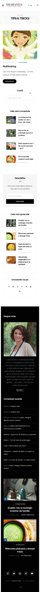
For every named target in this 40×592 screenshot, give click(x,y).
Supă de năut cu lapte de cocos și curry (25, 246)
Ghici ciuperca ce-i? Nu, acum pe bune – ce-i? (26, 145)
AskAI (5, 460)
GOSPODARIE (23, 62)
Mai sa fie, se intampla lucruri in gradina (25, 132)
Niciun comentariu (27, 515)
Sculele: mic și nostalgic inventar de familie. (25, 222)
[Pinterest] (26, 573)
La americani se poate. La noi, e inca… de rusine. (24, 119)
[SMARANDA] (14, 5)
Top (20, 587)
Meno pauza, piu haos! (17, 446)
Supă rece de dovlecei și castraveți (23, 434)
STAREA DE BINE (20, 504)
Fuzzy (5, 446)
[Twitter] (14, 573)
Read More (9, 81)
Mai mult (20, 390)
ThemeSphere (16, 581)
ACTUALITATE (20, 545)
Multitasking (9, 66)
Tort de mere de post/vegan (20, 440)
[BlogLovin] (32, 573)
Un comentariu (26, 555)
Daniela (6, 434)
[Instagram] (20, 573)
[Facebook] (8, 573)
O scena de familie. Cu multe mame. (22, 460)
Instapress (7, 451)
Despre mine (15, 406)
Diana (6, 440)
